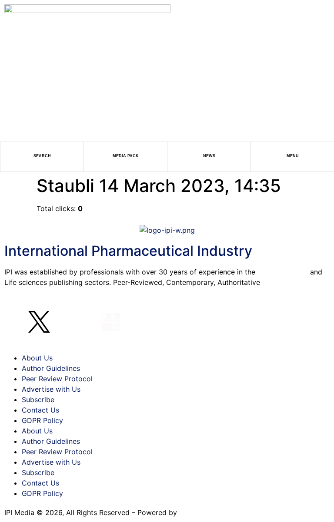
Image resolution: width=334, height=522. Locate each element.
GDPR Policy (42, 420)
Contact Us (40, 410)
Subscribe (38, 399)
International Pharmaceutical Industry (128, 250)
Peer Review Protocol (57, 378)
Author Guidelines (51, 368)
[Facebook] (15, 322)
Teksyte (192, 512)
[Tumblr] (87, 322)
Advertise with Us (51, 389)
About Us (37, 358)
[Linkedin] (63, 322)
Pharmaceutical (282, 272)
